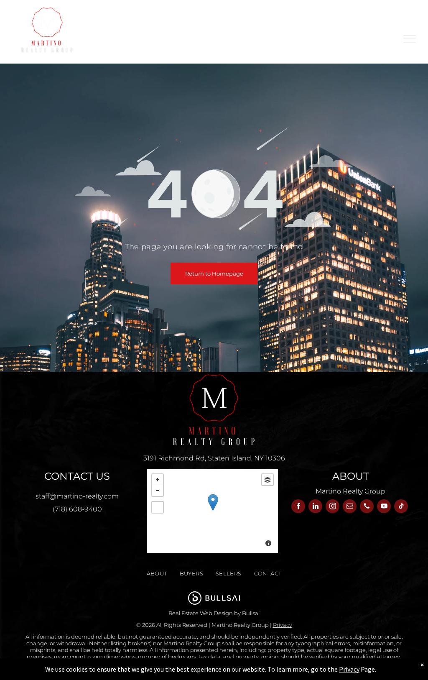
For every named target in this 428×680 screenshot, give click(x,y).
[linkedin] (315, 507)
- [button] (157, 490)
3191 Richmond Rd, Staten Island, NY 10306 (214, 458)
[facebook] (298, 507)
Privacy (282, 624)
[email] (350, 507)
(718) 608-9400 (77, 509)
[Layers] (267, 479)
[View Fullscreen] (157, 507)
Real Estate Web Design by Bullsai (214, 613)
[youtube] (384, 507)
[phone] (367, 507)
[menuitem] (156, 573)
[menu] (409, 39)
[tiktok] (401, 507)
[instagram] (332, 507)
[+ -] (212, 511)
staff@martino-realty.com (77, 496)
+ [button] (157, 479)
